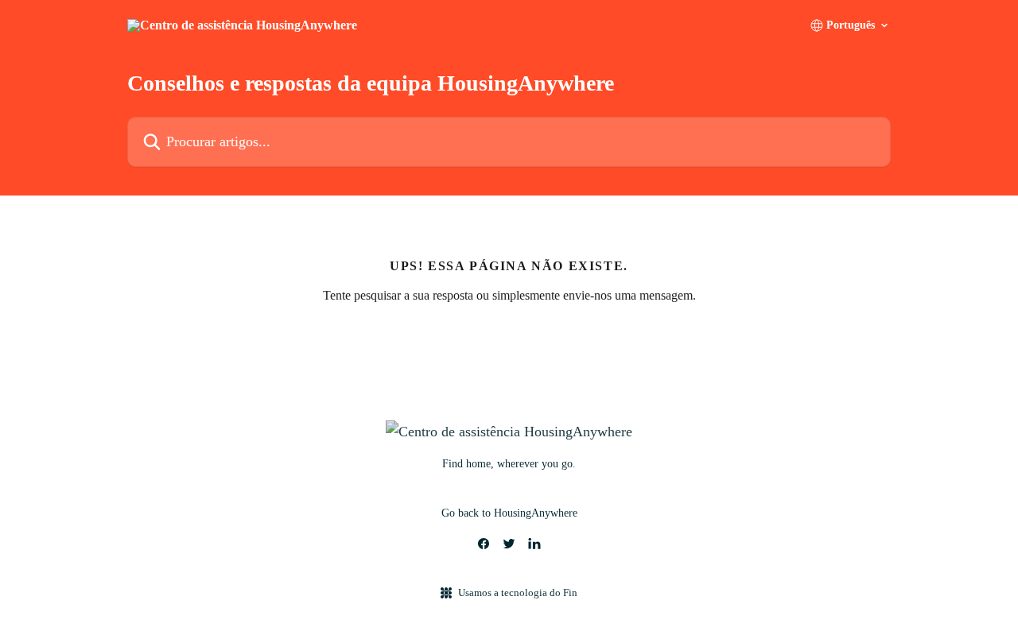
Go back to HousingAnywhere (509, 513)
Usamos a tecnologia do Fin (517, 592)
